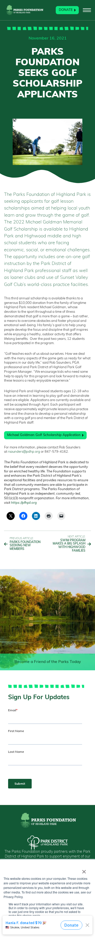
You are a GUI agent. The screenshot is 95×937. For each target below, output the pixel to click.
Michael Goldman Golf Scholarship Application (44, 435)
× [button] (84, 870)
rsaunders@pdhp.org (24, 451)
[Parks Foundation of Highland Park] (24, 10)
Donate (66, 10)
